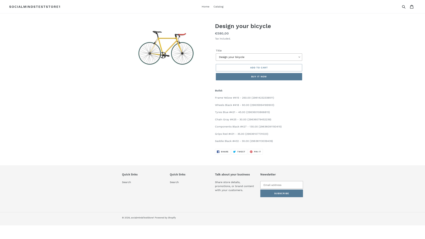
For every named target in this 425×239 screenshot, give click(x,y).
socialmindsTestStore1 (35, 7)
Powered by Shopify (165, 217)
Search (126, 182)
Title (219, 50)
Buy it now (259, 76)
